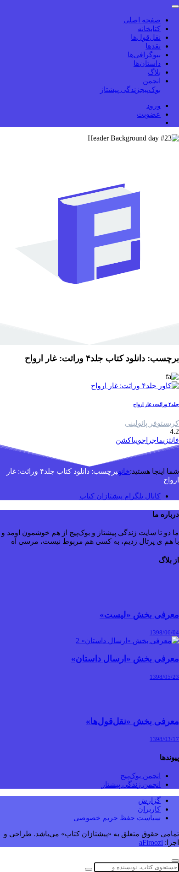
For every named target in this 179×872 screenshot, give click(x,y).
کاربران (149, 809)
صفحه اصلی (142, 20)
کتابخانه (149, 28)
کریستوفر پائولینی (152, 423)
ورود (153, 105)
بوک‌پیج (150, 89)
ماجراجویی (148, 440)
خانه (124, 471)
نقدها (153, 46)
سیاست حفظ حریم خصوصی (117, 818)
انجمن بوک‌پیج (140, 776)
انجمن (152, 81)
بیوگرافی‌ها (144, 55)
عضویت (149, 114)
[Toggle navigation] (175, 6)
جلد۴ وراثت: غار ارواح (156, 404)
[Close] (175, 860)
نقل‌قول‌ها (146, 37)
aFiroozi (151, 842)
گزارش (149, 800)
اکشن (125, 440)
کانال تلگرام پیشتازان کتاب (120, 496)
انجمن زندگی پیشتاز (131, 784)
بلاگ (154, 72)
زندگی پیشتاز (120, 89)
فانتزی (171, 440)
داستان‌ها (147, 63)
